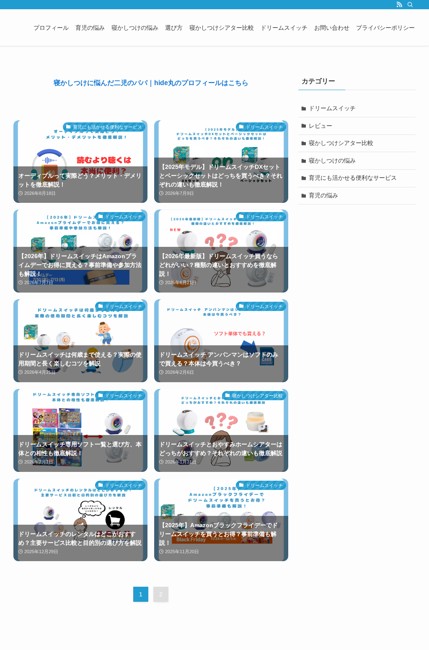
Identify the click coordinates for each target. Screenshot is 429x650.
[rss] (399, 4)
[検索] (410, 4)
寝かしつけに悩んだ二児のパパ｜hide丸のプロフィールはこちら (151, 82)
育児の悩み (323, 195)
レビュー (320, 125)
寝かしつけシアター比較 (341, 143)
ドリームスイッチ (332, 108)
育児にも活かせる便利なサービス (353, 177)
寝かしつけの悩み (332, 160)
